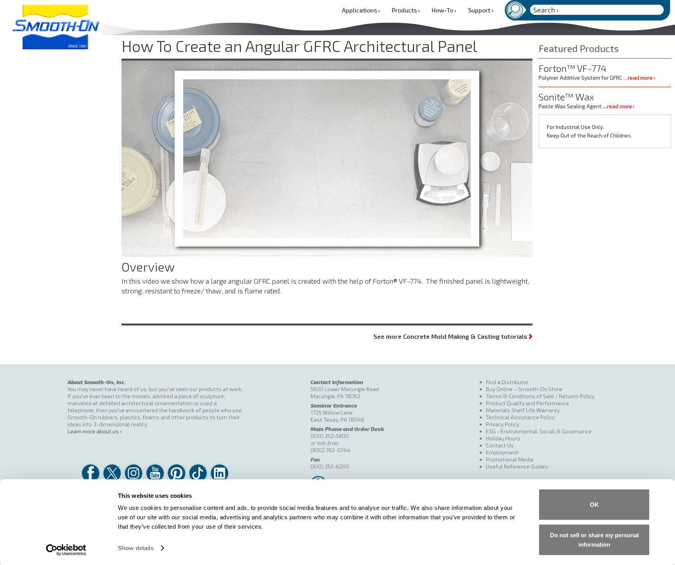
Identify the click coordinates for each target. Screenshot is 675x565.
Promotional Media (509, 459)
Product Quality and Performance (527, 403)
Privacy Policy (502, 424)
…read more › (639, 77)
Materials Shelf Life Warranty (523, 410)
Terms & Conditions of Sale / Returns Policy (540, 396)
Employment (502, 452)
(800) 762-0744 (330, 450)
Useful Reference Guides (517, 466)
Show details (136, 548)
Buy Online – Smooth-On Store (524, 389)
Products (406, 10)
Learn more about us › (94, 431)
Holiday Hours (503, 438)
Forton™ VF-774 (573, 68)
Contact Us (500, 445)
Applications (361, 10)
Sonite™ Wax (566, 96)
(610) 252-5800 (330, 436)
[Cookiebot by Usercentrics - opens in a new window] (66, 550)
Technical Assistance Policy (520, 417)
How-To (444, 10)
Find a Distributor (507, 382)
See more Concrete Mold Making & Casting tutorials (452, 335)
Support (480, 10)
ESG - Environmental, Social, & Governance (539, 431)
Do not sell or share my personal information (594, 539)
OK (594, 504)
